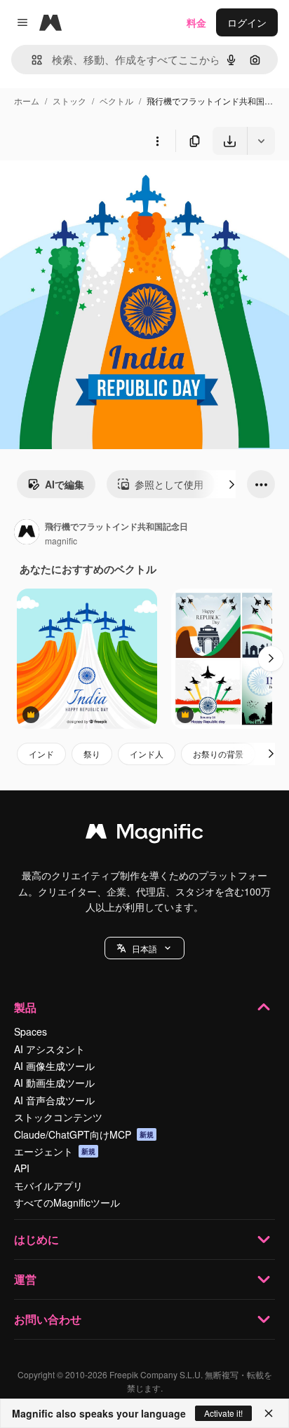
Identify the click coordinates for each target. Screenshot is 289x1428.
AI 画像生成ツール (54, 1066)
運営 (25, 1279)
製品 (25, 1007)
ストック (69, 101)
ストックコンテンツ (58, 1117)
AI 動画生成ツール (54, 1083)
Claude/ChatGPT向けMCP (84, 1134)
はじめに (36, 1239)
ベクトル (116, 101)
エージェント (54, 1151)
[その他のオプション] (157, 141)
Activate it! (223, 1413)
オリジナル (96, 187)
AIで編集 (64, 484)
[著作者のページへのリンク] (26, 533)
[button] (144, 948)
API (21, 1168)
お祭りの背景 (218, 754)
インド (41, 754)
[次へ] (231, 484)
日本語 (144, 948)
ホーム (26, 101)
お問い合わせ (47, 1319)
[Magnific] (144, 834)
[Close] (268, 1413)
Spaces (30, 1031)
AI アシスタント (49, 1049)
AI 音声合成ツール (54, 1100)
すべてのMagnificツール (67, 1202)
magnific (61, 541)
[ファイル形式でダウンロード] (261, 141)
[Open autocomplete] (31, 60)
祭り (91, 754)
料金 (196, 22)
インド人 (146, 754)
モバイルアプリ (48, 1186)
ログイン (247, 22)
